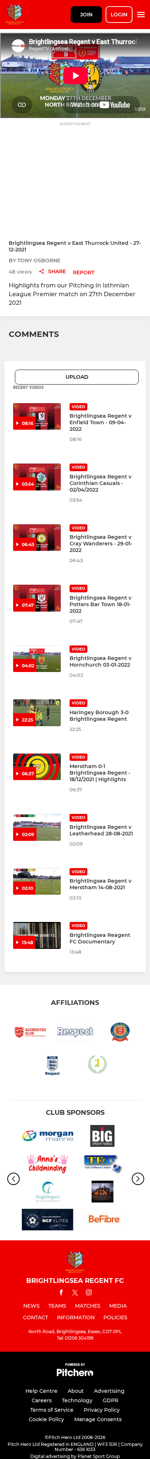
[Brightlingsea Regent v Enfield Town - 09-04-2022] (37, 416)
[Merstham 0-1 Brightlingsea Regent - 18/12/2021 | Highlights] (37, 767)
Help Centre (41, 1391)
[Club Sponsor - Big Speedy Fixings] (102, 1137)
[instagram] (88, 1294)
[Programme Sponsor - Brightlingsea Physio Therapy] (47, 1193)
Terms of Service (52, 1410)
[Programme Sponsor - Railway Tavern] (102, 1193)
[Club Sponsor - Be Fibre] (102, 1221)
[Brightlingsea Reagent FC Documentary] (37, 935)
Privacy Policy (102, 1410)
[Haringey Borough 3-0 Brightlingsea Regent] (37, 712)
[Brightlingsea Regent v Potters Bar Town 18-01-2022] (37, 598)
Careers (42, 1400)
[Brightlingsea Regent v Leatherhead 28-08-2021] (37, 827)
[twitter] (75, 1293)
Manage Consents (98, 1419)
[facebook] (61, 1294)
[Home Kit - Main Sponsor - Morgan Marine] (47, 1137)
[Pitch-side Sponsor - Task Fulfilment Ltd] (102, 1165)
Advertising (109, 1391)
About (76, 1391)
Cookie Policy (46, 1419)
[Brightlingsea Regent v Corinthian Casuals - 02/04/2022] (37, 477)
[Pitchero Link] (75, 1374)
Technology (77, 1400)
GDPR (110, 1400)
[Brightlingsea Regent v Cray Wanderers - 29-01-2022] (37, 537)
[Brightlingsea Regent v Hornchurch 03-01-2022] (37, 658)
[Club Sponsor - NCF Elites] (47, 1221)
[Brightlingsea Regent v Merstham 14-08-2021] (37, 881)
